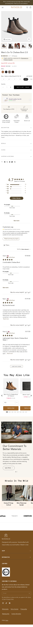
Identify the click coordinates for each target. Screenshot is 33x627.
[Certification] (6, 572)
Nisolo (6, 620)
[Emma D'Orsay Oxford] (8, 493)
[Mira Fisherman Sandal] (21, 493)
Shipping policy (5, 613)
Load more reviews (16, 366)
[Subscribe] (29, 593)
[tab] (4, 46)
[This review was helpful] (25, 292)
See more (16, 221)
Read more (6, 319)
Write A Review (16, 198)
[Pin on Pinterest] (9, 162)
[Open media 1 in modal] (29, 39)
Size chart (30, 76)
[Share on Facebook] (5, 162)
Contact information (16, 613)
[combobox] (23, 249)
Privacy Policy (10, 599)
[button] (2, 7)
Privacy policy (24, 609)
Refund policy (5, 609)
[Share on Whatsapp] (12, 162)
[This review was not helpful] (28, 292)
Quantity (3, 84)
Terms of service (14, 609)
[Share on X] (7, 162)
